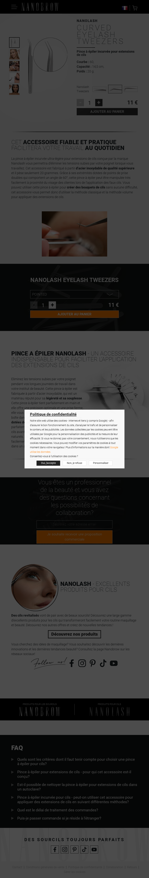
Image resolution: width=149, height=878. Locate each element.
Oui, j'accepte (48, 463)
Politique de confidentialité (53, 414)
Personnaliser (100, 463)
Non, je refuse (74, 463)
